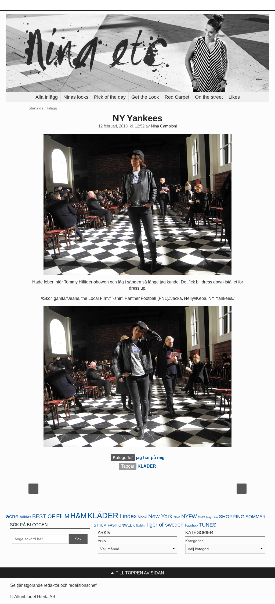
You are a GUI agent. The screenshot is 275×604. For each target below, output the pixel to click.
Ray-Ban (212, 517)
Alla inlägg (46, 97)
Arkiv (102, 541)
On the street (209, 97)
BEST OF (43, 516)
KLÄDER (147, 466)
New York (160, 516)
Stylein (140, 525)
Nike (176, 517)
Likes (234, 97)
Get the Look (145, 97)
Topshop (191, 525)
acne (12, 516)
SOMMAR (255, 516)
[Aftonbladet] (26, 5)
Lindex (128, 516)
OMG (201, 517)
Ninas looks (75, 97)
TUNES (207, 525)
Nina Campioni (164, 126)
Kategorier (194, 541)
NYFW (189, 516)
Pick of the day (110, 97)
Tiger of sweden (164, 525)
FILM (62, 516)
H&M (78, 516)
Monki (142, 517)
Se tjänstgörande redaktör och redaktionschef (53, 585)
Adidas (25, 517)
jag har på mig (150, 457)
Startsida (36, 108)
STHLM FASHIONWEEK (114, 525)
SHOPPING (231, 516)
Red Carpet (177, 97)
